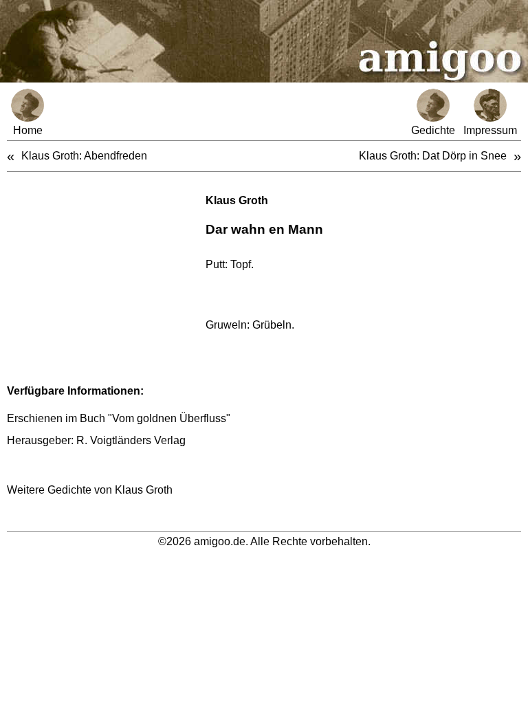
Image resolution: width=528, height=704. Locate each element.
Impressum (490, 130)
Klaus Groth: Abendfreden (84, 156)
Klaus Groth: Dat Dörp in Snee (433, 156)
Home (28, 130)
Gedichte (433, 130)
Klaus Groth (237, 200)
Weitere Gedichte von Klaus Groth (90, 490)
